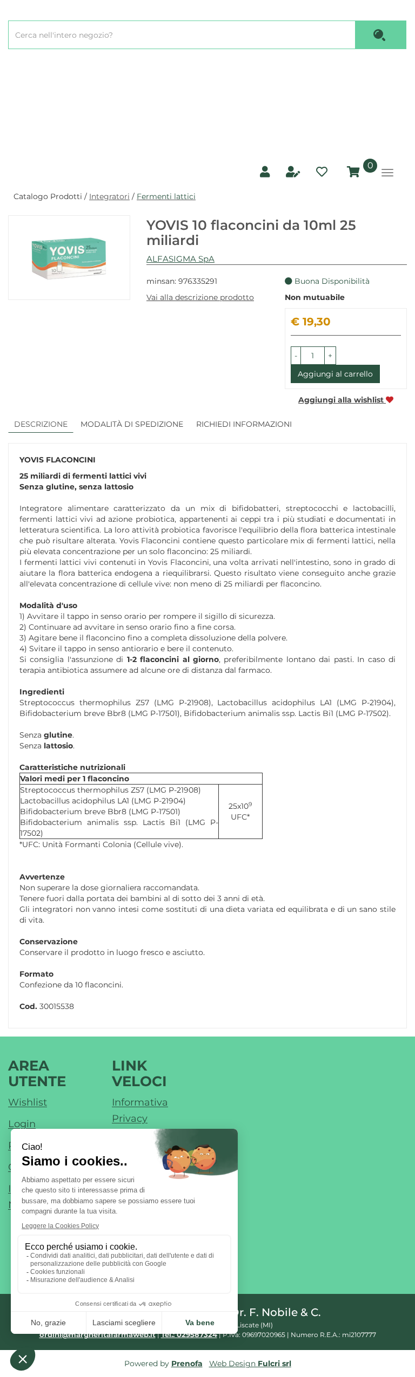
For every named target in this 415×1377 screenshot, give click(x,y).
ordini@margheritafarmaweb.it (97, 1334)
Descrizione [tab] (41, 424)
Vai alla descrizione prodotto (200, 297)
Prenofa (187, 1363)
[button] (296, 355)
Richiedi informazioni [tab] (244, 424)
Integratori (109, 196)
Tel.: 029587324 (189, 1334)
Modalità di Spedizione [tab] (132, 424)
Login (22, 1124)
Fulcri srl (274, 1363)
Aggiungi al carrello (335, 374)
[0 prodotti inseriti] (352, 172)
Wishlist (27, 1102)
